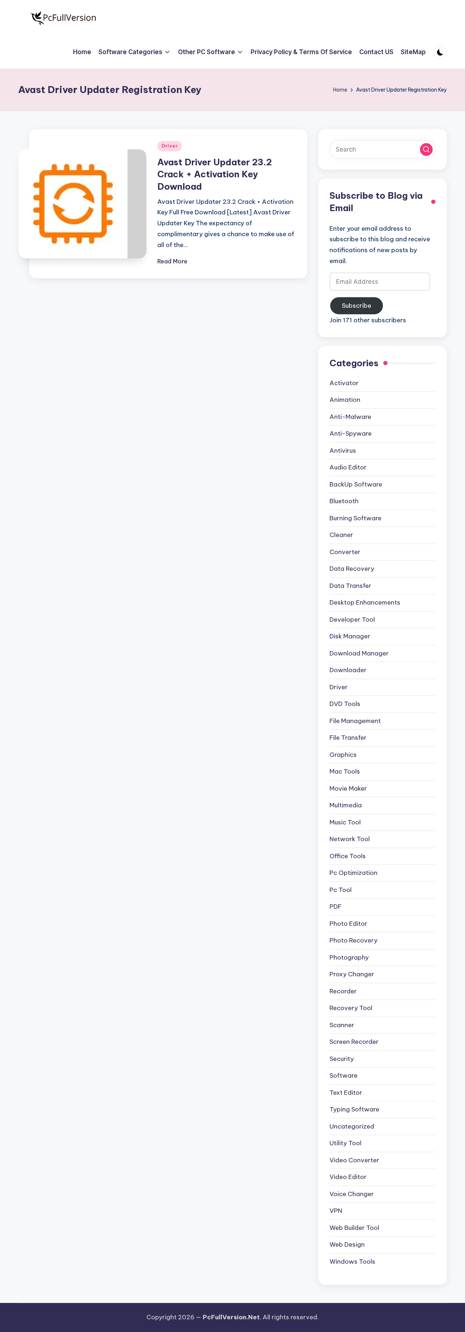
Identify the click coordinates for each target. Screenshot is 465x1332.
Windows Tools (352, 1262)
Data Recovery (351, 569)
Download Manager (359, 653)
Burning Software (355, 518)
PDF (335, 907)
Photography (349, 957)
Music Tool (345, 822)
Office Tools (347, 856)
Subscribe (356, 306)
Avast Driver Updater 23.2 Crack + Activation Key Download (214, 174)
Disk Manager (349, 636)
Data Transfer (350, 586)
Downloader (348, 670)
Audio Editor (348, 467)
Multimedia (345, 805)
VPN (335, 1211)
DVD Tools (344, 704)
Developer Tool (352, 619)
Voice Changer (351, 1194)
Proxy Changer (351, 974)
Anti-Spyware (350, 433)
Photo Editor (348, 924)
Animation (344, 400)
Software (343, 1075)
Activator (344, 383)
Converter (344, 552)
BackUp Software (355, 484)
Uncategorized (351, 1126)
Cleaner (341, 535)
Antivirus (342, 451)
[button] (426, 149)
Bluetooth (344, 501)
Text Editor (345, 1093)
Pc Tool (340, 890)
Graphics (343, 755)
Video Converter (354, 1160)
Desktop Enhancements (364, 602)
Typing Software (354, 1109)
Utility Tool (345, 1143)
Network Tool (349, 839)
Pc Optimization (353, 873)
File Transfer (348, 738)
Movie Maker (348, 788)
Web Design (347, 1244)
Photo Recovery (353, 940)
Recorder (343, 991)
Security (341, 1059)
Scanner (341, 1025)
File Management (355, 721)
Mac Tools (344, 771)
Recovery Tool (350, 1008)
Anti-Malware (350, 417)
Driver (170, 146)
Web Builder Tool (354, 1228)
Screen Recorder (354, 1042)
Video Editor (348, 1177)
